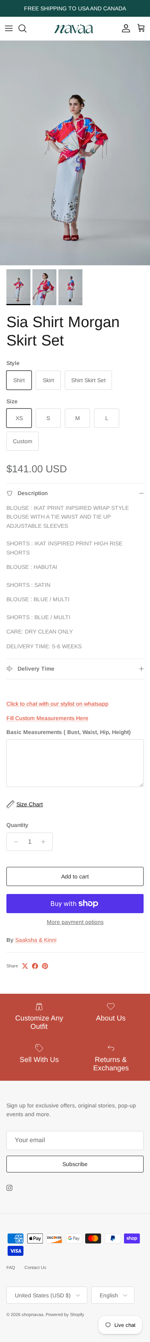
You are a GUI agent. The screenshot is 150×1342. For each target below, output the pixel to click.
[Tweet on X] (25, 966)
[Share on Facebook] (35, 966)
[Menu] (9, 28)
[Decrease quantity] (14, 842)
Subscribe (75, 1164)
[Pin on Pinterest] (45, 966)
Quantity (17, 825)
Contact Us (35, 1267)
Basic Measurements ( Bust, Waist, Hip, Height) (68, 732)
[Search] (26, 28)
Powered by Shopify (65, 1314)
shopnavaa (32, 1314)
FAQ (10, 1267)
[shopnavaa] (75, 28)
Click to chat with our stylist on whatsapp (57, 704)
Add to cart (75, 876)
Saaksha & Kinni (35, 940)
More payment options (75, 922)
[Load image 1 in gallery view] (75, 153)
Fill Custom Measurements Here (47, 718)
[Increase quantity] (45, 842)
